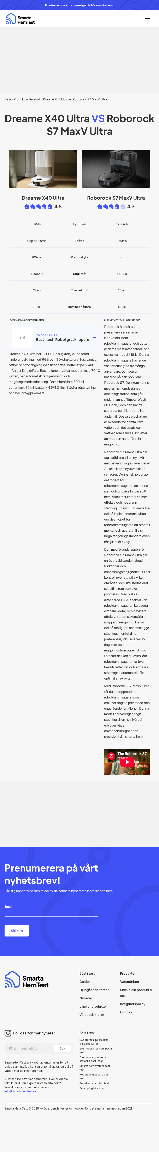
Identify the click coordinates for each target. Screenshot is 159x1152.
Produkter (128, 973)
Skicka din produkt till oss (136, 993)
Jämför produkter (93, 1006)
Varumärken (129, 982)
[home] (20, 18)
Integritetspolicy (132, 1004)
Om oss (126, 1012)
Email (8, 906)
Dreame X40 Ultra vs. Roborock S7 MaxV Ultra (75, 99)
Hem (8, 99)
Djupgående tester (94, 990)
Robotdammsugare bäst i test (95, 1076)
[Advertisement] (79, 60)
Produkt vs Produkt (27, 99)
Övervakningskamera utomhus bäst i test (93, 1059)
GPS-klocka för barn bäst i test (96, 1050)
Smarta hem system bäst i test (95, 1067)
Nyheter (86, 998)
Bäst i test (87, 973)
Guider (85, 982)
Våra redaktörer (92, 1015)
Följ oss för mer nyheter (34, 1033)
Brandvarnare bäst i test (94, 1083)
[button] (147, 18)
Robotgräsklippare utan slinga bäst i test (94, 1041)
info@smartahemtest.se (20, 1091)
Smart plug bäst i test (92, 1088)
